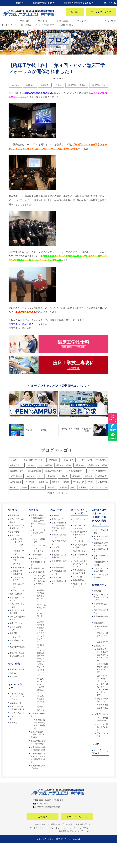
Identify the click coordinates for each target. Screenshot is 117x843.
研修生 (58, 85)
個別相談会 (77, 577)
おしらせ (31, 465)
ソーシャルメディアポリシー (78, 828)
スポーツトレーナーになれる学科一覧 (38, 533)
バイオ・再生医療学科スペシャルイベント (80, 564)
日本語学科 (102, 482)
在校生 (66, 482)
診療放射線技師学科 (75, 471)
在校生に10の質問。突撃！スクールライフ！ (17, 696)
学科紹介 (42, 21)
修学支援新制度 (58, 567)
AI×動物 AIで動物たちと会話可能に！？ (41, 595)
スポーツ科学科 (45, 465)
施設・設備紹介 (16, 594)
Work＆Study (18, 567)
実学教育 (51, 476)
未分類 (14, 460)
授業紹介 (52, 487)
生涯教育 (44, 85)
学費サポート (57, 577)
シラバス (16, 637)
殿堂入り (13, 487)
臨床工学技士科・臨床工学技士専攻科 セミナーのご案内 (103, 654)
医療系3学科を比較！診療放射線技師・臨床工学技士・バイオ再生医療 (38, 520)
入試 (41, 476)
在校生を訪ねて (16, 465)
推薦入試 (55, 551)
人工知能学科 (16, 476)
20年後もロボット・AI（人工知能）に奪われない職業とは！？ (99, 517)
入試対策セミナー (80, 551)
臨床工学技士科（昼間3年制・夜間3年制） (38, 734)
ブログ (95, 744)
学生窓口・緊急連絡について (102, 635)
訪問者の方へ (99, 585)
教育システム (15, 535)
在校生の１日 (15, 703)
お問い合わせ (55, 824)
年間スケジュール (17, 713)
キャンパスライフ (86, 21)
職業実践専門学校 (83, 824)
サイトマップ (35, 828)
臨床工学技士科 (98, 85)
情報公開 (20, 3)
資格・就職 (62, 21)
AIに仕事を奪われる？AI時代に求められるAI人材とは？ (39, 581)
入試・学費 (110, 21)
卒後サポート (18, 590)
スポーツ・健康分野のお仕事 (102, 727)
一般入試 (55, 547)
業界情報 (30, 85)
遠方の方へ (98, 591)
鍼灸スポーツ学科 (63, 465)
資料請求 (74, 12)
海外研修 (13, 723)
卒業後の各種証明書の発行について (102, 707)
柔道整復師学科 (16, 471)
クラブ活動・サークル (33, 460)
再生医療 (82, 487)
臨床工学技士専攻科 (76, 85)
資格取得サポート (17, 669)
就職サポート (15, 673)
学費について (57, 519)
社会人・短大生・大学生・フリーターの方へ (101, 597)
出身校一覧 (14, 515)
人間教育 (63, 476)
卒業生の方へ (99, 646)
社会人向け (68, 460)
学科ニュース (78, 482)
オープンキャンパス (101, 12)
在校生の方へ (99, 623)
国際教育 (55, 482)
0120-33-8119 (42, 803)
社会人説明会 (78, 541)
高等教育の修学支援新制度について (79, 3)
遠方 (73, 487)
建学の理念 (14, 532)
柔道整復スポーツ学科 (97, 465)
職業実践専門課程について (44, 3)
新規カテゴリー (37, 487)
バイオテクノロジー (98, 487)
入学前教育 (102, 476)
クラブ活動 (30, 482)
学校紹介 (24, 21)
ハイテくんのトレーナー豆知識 (93, 460)
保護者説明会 (78, 580)
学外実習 (16, 564)
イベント (15, 85)
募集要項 (55, 515)
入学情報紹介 (15, 482)
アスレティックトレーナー (58, 493)
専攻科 (91, 482)
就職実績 (53, 460)
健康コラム (43, 482)
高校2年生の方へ (101, 714)
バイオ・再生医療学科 (97, 471)
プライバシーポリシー (54, 828)
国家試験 (63, 487)
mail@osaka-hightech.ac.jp (48, 807)
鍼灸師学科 (79, 465)
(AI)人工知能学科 (38, 572)
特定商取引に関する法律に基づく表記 (75, 831)
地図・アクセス (109, 3)
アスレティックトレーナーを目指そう (39, 548)
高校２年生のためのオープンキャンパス (80, 534)
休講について (102, 642)
